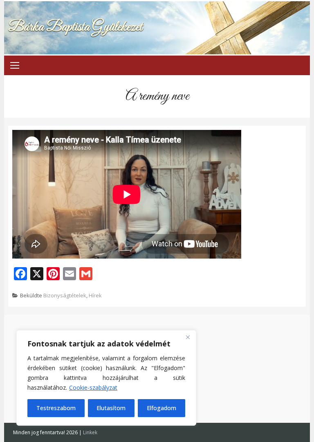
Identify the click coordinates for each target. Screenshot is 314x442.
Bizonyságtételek (64, 295)
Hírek (95, 295)
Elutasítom (111, 408)
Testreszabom (56, 408)
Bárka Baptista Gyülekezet (75, 27)
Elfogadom (161, 408)
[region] (106, 378)
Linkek (90, 432)
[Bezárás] (188, 337)
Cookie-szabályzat (93, 387)
